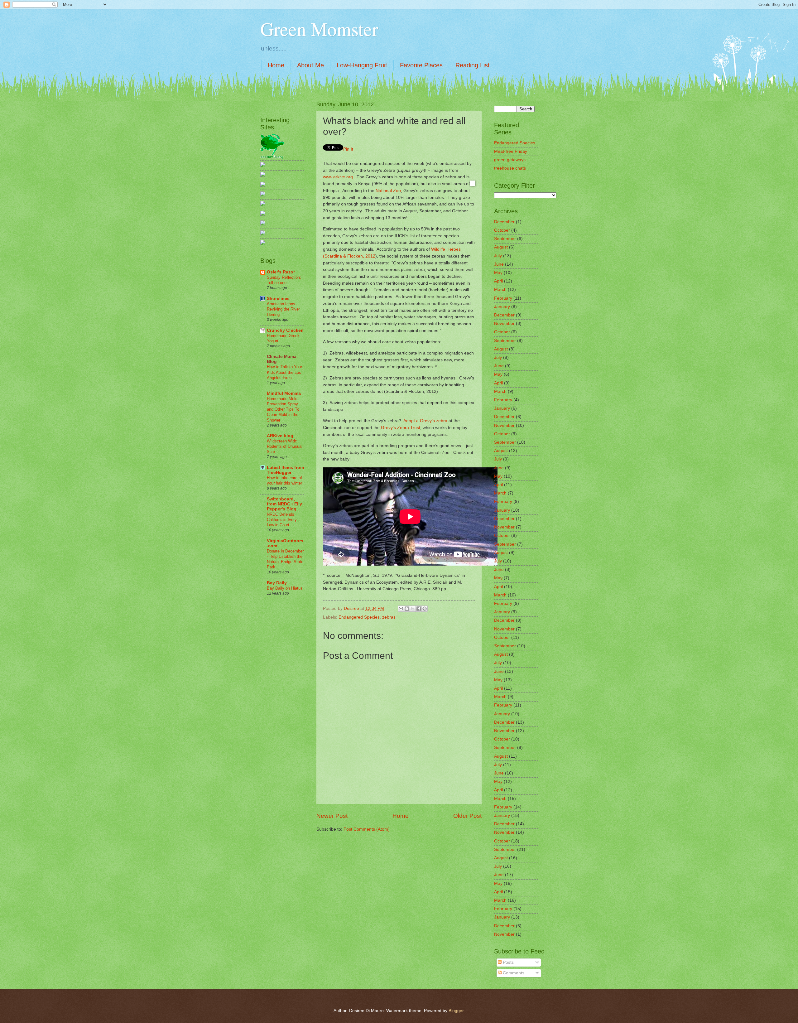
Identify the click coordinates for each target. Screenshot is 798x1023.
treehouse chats (510, 168)
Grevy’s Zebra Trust (400, 427)
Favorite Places (421, 65)
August (501, 247)
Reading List (472, 65)
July (498, 255)
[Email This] (401, 609)
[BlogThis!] (407, 609)
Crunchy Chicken (285, 330)
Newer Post (332, 816)
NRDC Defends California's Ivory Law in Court (282, 519)
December (504, 222)
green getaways (510, 159)
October (502, 230)
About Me (310, 65)
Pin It (348, 149)
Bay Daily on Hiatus (285, 588)
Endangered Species (359, 617)
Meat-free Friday (510, 151)
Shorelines (278, 298)
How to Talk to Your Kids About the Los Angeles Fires (284, 372)
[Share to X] (413, 609)
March (500, 289)
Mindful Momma (284, 393)
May (498, 272)
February (503, 298)
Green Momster (319, 28)
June (499, 264)
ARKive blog (280, 435)
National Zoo (388, 190)
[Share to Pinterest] (424, 609)
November (504, 323)
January (502, 306)
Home (276, 65)
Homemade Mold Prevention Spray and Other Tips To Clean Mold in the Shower (283, 409)
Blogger (456, 1010)
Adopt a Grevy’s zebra (425, 420)
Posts (508, 962)
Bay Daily (277, 583)
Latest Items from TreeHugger (285, 470)
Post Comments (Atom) (367, 829)
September (505, 238)
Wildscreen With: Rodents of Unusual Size (284, 446)
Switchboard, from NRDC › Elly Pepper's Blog (284, 504)
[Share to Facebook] (419, 609)
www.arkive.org (338, 176)
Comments (513, 973)
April (498, 281)
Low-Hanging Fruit (362, 65)
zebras (389, 617)
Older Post (467, 816)
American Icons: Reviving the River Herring (283, 309)
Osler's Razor (281, 272)
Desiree (352, 608)
